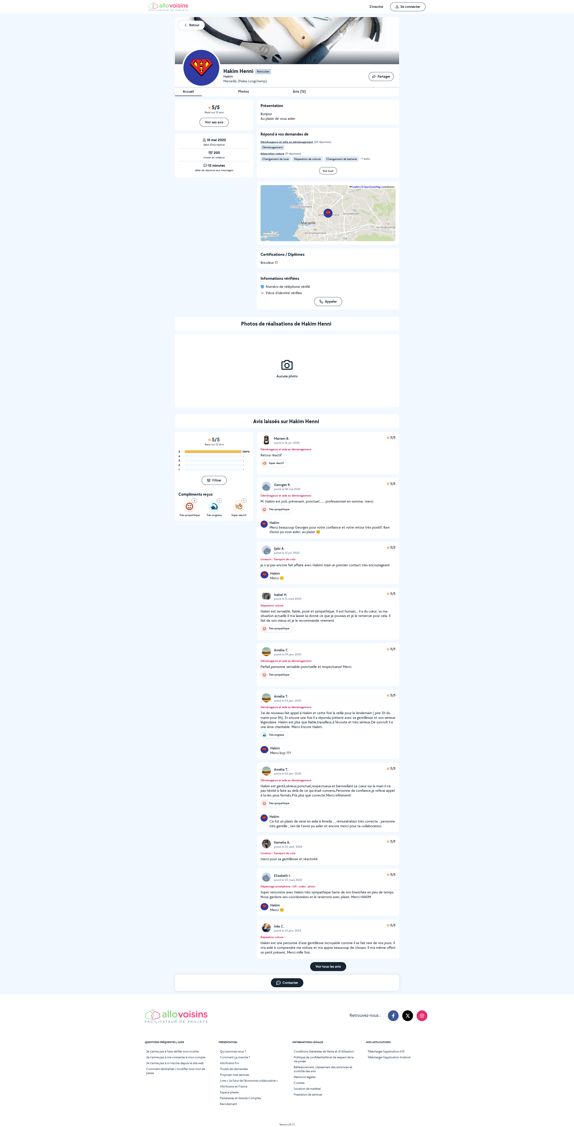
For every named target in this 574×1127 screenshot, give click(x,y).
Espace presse (229, 1092)
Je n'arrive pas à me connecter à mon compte (175, 1057)
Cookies (299, 1083)
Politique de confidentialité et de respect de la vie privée (324, 1059)
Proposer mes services (234, 1075)
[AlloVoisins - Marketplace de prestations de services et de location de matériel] (168, 9)
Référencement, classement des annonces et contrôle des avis (323, 1069)
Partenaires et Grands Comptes (240, 1098)
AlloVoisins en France (233, 1086)
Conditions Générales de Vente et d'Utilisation (324, 1051)
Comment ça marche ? (235, 1057)
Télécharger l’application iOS (385, 1051)
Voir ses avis (214, 122)
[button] (328, 213)
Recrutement (228, 1104)
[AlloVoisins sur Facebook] (393, 1015)
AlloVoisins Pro (229, 1063)
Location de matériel (307, 1089)
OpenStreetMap (372, 186)
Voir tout (328, 171)
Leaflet (356, 186)
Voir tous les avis (328, 966)
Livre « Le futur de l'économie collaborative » (249, 1081)
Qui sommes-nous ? (233, 1051)
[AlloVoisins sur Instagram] (422, 1015)
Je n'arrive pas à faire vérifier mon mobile (172, 1051)
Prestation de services (308, 1094)
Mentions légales (304, 1077)
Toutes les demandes (234, 1069)
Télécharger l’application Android (388, 1057)
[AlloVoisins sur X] (407, 1015)
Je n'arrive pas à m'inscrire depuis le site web (175, 1063)
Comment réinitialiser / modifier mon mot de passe (175, 1071)
